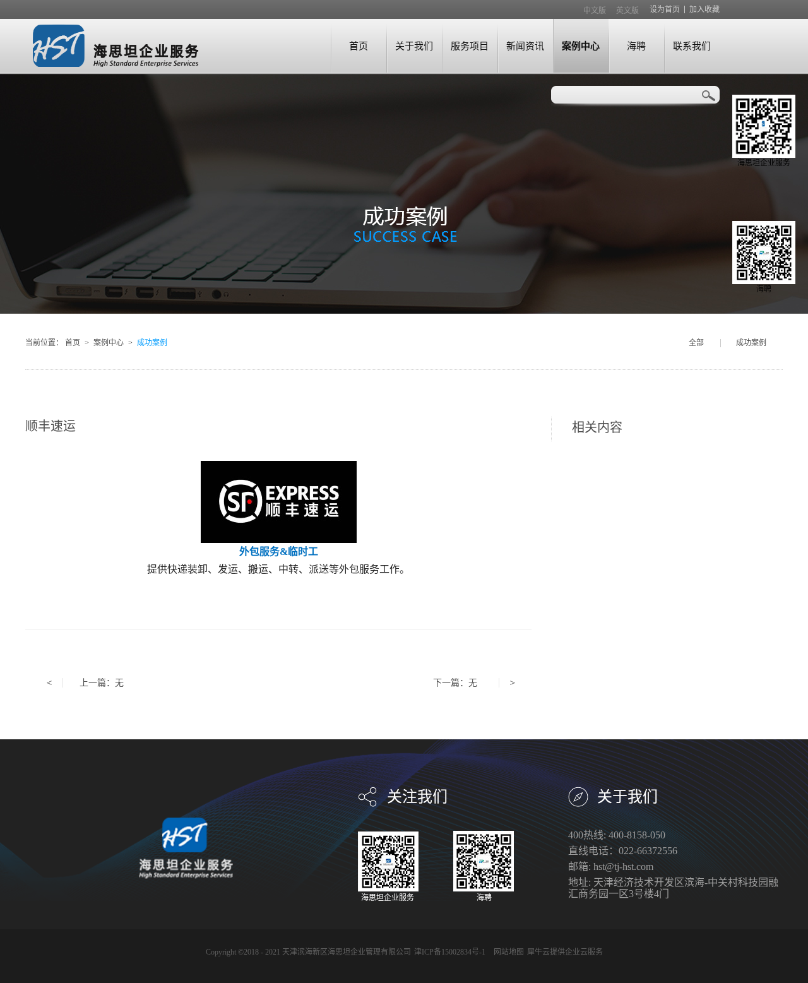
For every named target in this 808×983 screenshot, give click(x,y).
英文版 (627, 10)
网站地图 (507, 952)
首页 (358, 45)
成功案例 (152, 342)
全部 (696, 342)
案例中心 (108, 342)
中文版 (594, 10)
